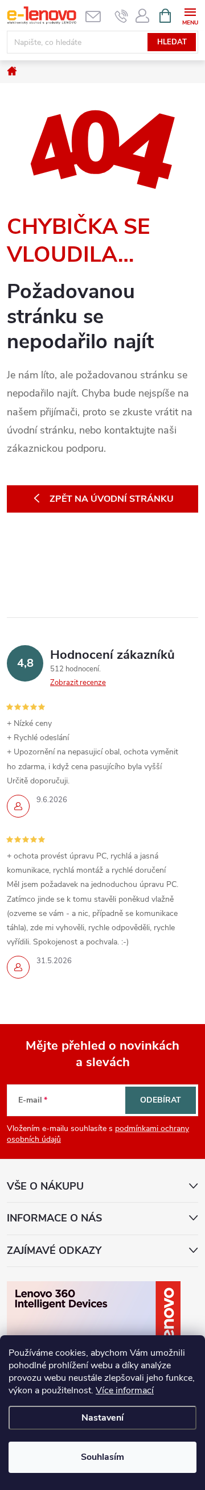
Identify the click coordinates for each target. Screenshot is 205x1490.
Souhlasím (102, 1457)
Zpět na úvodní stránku (112, 499)
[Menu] (190, 15)
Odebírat (160, 1100)
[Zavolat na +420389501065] (121, 16)
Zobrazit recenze (78, 683)
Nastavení (102, 1417)
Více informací (125, 1390)
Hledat (172, 42)
